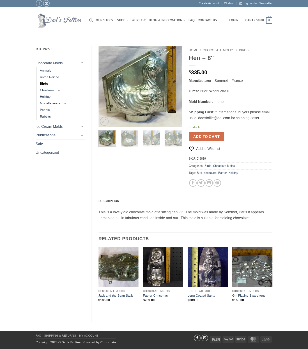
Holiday (45, 96)
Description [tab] (109, 201)
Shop (121, 20)
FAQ (191, 20)
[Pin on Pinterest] (217, 183)
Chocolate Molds (49, 63)
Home (193, 50)
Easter (222, 172)
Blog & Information (165, 20)
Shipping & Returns (60, 335)
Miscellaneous (50, 103)
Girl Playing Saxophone (249, 295)
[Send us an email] (46, 3)
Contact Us (207, 20)
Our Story (105, 20)
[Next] (175, 87)
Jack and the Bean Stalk (115, 295)
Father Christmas (155, 295)
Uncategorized (47, 152)
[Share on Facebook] (193, 183)
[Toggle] (82, 63)
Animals (45, 70)
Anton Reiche (49, 77)
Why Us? (139, 20)
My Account (89, 335)
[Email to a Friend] (209, 183)
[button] (258, 20)
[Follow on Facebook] (39, 3)
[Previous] (106, 87)
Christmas (47, 90)
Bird (199, 172)
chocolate (210, 172)
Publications (45, 135)
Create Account (209, 3)
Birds (44, 83)
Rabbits (45, 116)
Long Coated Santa (201, 295)
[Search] (91, 20)
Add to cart (206, 137)
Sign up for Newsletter (258, 3)
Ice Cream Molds (49, 126)
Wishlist (229, 3)
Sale (39, 144)
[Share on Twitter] (201, 183)
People (45, 110)
